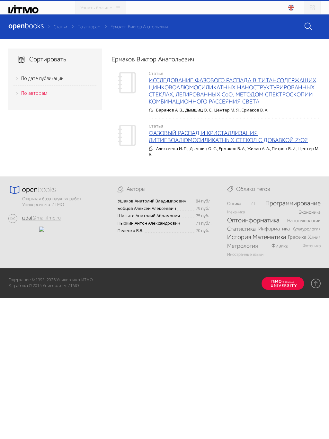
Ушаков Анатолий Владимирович (152, 201)
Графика (297, 237)
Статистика (241, 229)
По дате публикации (42, 78)
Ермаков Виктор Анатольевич (139, 27)
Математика (269, 237)
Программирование (293, 204)
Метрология (242, 246)
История (239, 237)
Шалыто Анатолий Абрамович (149, 216)
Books (26, 26)
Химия (314, 237)
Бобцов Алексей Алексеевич (147, 208)
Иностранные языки (245, 255)
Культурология (306, 229)
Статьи (60, 27)
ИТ (253, 204)
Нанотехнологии (304, 221)
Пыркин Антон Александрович (149, 223)
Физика (280, 246)
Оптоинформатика (253, 221)
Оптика (234, 204)
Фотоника (312, 246)
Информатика (274, 229)
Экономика (310, 212)
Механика (236, 212)
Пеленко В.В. (130, 230)
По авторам (88, 27)
